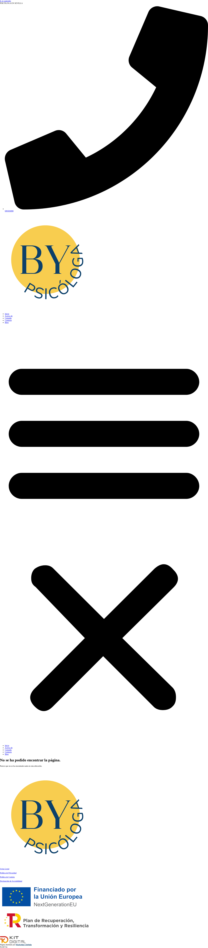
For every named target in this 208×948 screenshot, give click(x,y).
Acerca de (9, 316)
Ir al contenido (5, 1)
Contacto (8, 320)
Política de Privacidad (8, 873)
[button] (104, 534)
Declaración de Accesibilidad (11, 881)
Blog (7, 322)
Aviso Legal (4, 869)
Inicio (7, 314)
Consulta (8, 318)
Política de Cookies (7, 877)
